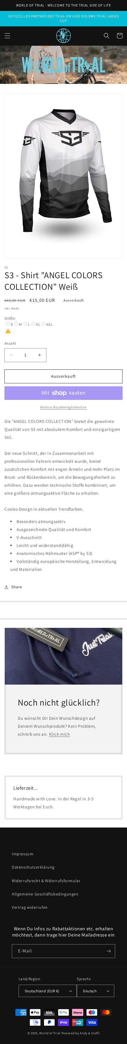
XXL (49, 324)
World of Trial (50, 1033)
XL (38, 324)
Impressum (22, 853)
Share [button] (16, 586)
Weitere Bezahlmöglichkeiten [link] (63, 407)
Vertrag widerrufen (30, 907)
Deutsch (90, 990)
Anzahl (10, 343)
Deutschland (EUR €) (42, 990)
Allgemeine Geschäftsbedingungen (45, 894)
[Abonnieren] (108, 951)
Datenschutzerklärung (33, 867)
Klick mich (59, 734)
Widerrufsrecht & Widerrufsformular (46, 880)
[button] (7, 35)
